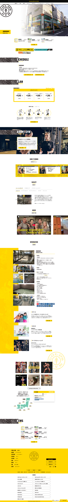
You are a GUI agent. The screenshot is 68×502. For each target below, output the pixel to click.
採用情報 (39, 470)
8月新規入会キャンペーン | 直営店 (35, 40)
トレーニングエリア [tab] (19, 188)
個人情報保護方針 (43, 472)
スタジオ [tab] (39, 190)
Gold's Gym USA (48, 472)
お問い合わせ (25, 472)
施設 (24, 3)
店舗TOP (16, 3)
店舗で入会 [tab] (37, 106)
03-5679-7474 (39, 269)
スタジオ (33, 3)
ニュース (47, 3)
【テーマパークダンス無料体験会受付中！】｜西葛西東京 (43, 433)
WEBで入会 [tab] (31, 106)
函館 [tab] (43, 394)
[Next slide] (54, 96)
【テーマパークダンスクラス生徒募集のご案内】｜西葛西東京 (29, 438)
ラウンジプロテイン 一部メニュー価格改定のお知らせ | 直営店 (22, 40)
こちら (43, 203)
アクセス (52, 3)
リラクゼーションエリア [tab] (36, 188)
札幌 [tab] (45, 394)
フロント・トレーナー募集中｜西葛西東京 (43, 438)
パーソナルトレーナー (41, 3)
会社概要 (19, 472)
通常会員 (34, 470)
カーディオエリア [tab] (24, 190)
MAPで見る (46, 275)
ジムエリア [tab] (18, 190)
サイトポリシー (38, 472)
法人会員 (29, 470)
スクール (28, 3)
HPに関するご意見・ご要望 (31, 472)
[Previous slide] (16, 199)
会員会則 (22, 472)
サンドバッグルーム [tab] (32, 190)
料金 (20, 3)
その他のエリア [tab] (27, 188)
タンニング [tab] (45, 190)
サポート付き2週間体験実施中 (48, 40)
